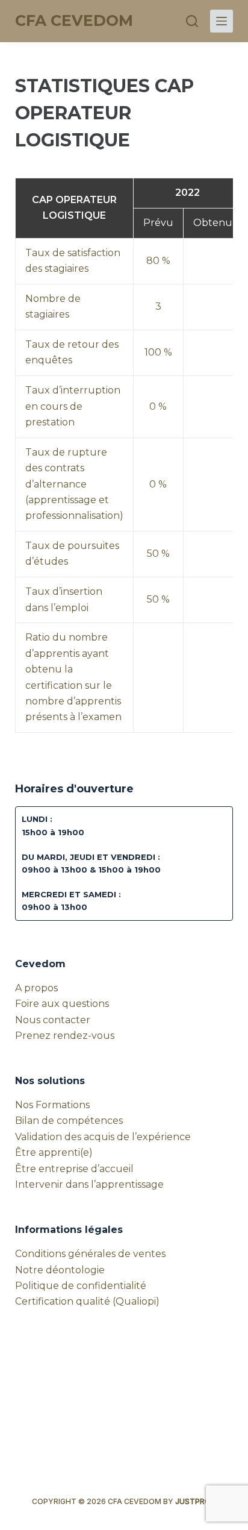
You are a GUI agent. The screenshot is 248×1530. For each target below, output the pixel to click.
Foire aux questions (62, 1003)
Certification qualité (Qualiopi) (87, 1301)
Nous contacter (52, 1020)
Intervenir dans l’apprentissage (89, 1184)
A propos (36, 988)
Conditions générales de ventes (90, 1253)
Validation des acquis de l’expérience (103, 1137)
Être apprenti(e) (54, 1152)
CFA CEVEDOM (74, 20)
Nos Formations (52, 1105)
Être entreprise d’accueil (74, 1168)
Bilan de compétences (69, 1120)
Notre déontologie (60, 1270)
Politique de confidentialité (80, 1285)
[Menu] (221, 21)
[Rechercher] (192, 21)
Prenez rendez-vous (64, 1035)
